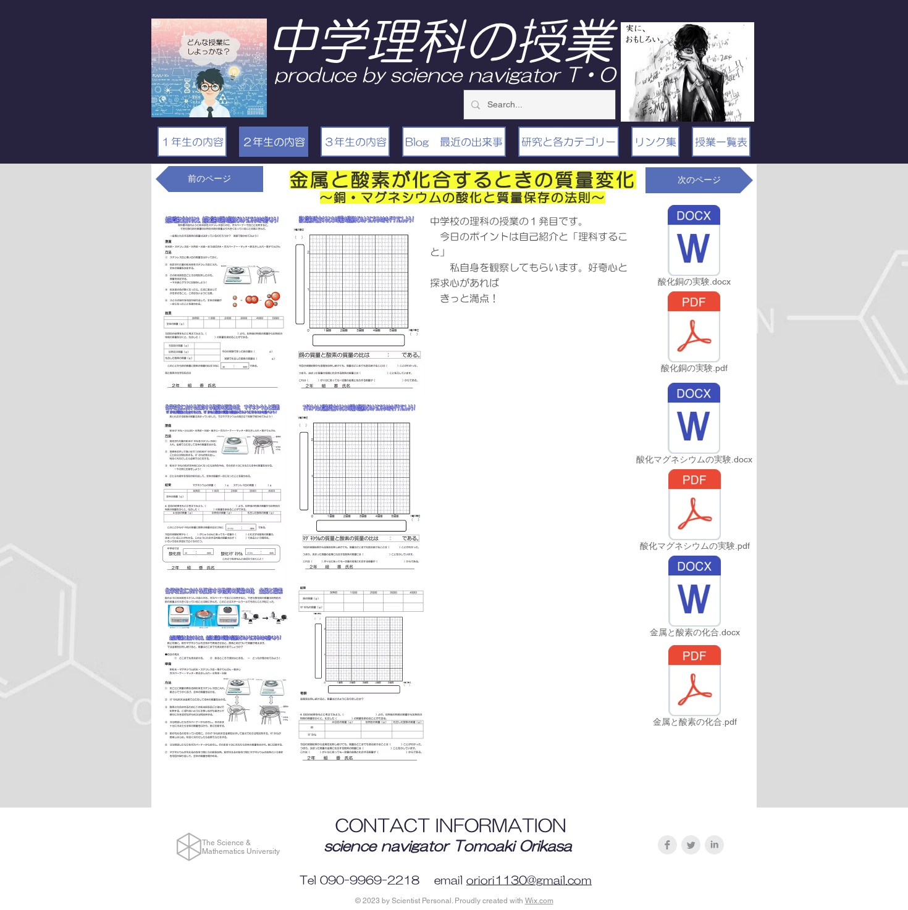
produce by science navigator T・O (444, 74)
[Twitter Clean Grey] (690, 844)
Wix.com (539, 900)
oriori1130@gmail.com (529, 880)
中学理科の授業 (440, 40)
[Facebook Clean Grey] (667, 844)
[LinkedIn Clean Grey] (714, 844)
